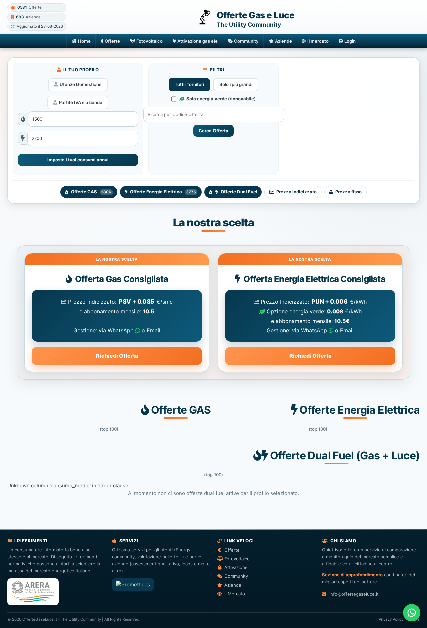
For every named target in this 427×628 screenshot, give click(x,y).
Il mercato (318, 41)
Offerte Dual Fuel (239, 191)
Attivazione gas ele (197, 41)
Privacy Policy (391, 619)
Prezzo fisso (348, 191)
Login (350, 41)
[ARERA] (33, 591)
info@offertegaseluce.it (353, 594)
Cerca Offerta (213, 130)
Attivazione (236, 567)
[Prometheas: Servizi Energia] (133, 584)
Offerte (112, 41)
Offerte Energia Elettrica (163, 191)
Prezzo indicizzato (296, 191)
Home (84, 41)
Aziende (283, 41)
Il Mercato (234, 593)
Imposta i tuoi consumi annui (78, 159)
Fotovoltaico (149, 41)
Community (246, 41)
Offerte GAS (91, 191)
